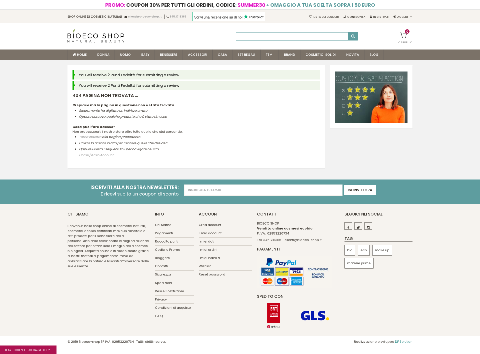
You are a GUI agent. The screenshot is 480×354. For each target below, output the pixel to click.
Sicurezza (163, 274)
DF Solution (403, 341)
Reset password (212, 274)
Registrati (381, 17)
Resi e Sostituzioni (169, 291)
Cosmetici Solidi (321, 54)
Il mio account (210, 233)
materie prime (359, 263)
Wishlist (205, 266)
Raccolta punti (166, 241)
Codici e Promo (167, 249)
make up (382, 250)
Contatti (161, 266)
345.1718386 (178, 17)
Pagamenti (164, 233)
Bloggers (162, 258)
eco (363, 250)
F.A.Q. (159, 316)
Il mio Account (102, 155)
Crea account (210, 224)
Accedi (402, 17)
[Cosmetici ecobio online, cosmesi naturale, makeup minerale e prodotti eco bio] (96, 35)
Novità (352, 54)
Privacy (161, 299)
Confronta (356, 17)
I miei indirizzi (209, 258)
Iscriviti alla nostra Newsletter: (134, 187)
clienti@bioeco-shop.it (145, 17)
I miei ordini (208, 249)
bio (349, 250)
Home (83, 155)
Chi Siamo (163, 224)
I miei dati (206, 241)
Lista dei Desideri (326, 17)
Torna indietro (90, 137)
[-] (348, 226)
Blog (374, 54)
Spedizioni (163, 282)
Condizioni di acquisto (173, 307)
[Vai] (353, 36)
